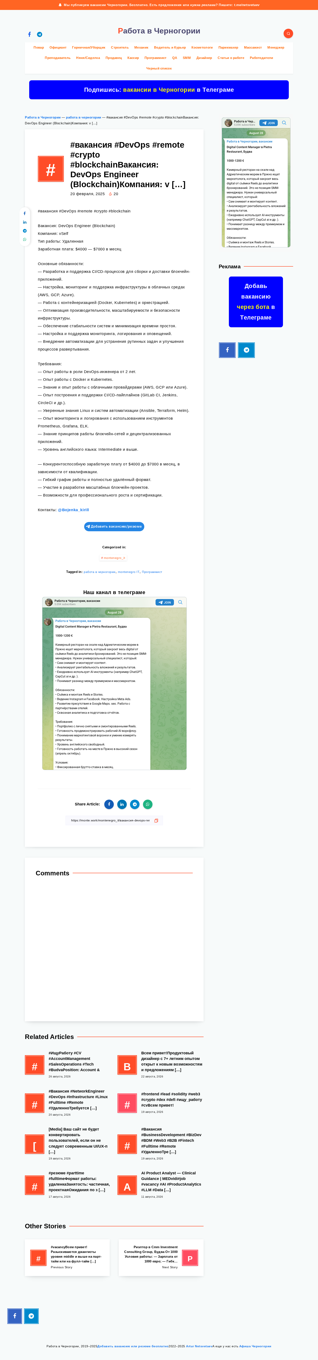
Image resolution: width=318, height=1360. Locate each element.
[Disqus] (114, 947)
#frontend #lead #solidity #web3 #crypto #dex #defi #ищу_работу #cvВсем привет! (171, 1099)
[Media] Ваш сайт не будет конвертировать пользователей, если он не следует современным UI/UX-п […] (78, 1140)
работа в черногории (83, 117)
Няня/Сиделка (88, 58)
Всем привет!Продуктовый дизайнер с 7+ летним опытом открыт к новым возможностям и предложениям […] (171, 1061)
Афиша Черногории (255, 1346)
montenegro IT (129, 572)
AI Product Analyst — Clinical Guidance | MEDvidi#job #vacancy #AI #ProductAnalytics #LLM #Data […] (171, 1181)
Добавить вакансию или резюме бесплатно (133, 1346)
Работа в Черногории (43, 117)
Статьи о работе (231, 58)
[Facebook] (29, 34)
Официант (58, 47)
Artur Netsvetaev (199, 1346)
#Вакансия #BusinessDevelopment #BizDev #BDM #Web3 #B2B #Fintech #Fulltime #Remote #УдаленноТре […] (171, 1140)
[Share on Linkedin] (25, 222)
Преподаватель (58, 58)
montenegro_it (114, 558)
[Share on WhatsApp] (25, 239)
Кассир (133, 58)
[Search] (288, 33)
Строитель (120, 47)
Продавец (114, 58)
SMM (187, 58)
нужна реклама (203, 5)
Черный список (159, 68)
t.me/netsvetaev (247, 5)
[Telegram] (40, 34)
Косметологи (202, 47)
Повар (39, 47)
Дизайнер (204, 58)
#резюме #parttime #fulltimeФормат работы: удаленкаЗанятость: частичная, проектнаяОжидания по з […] (79, 1181)
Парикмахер (228, 47)
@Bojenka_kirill (73, 510)
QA (174, 58)
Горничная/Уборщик (88, 47)
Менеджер (275, 47)
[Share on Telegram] (25, 231)
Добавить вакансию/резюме (116, 526)
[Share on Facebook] (25, 213)
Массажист (253, 47)
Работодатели (261, 58)
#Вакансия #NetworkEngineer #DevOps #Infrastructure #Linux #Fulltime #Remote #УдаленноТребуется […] (78, 1099)
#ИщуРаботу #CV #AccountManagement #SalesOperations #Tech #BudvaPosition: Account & (74, 1061)
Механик (141, 47)
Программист (155, 58)
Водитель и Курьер (170, 47)
